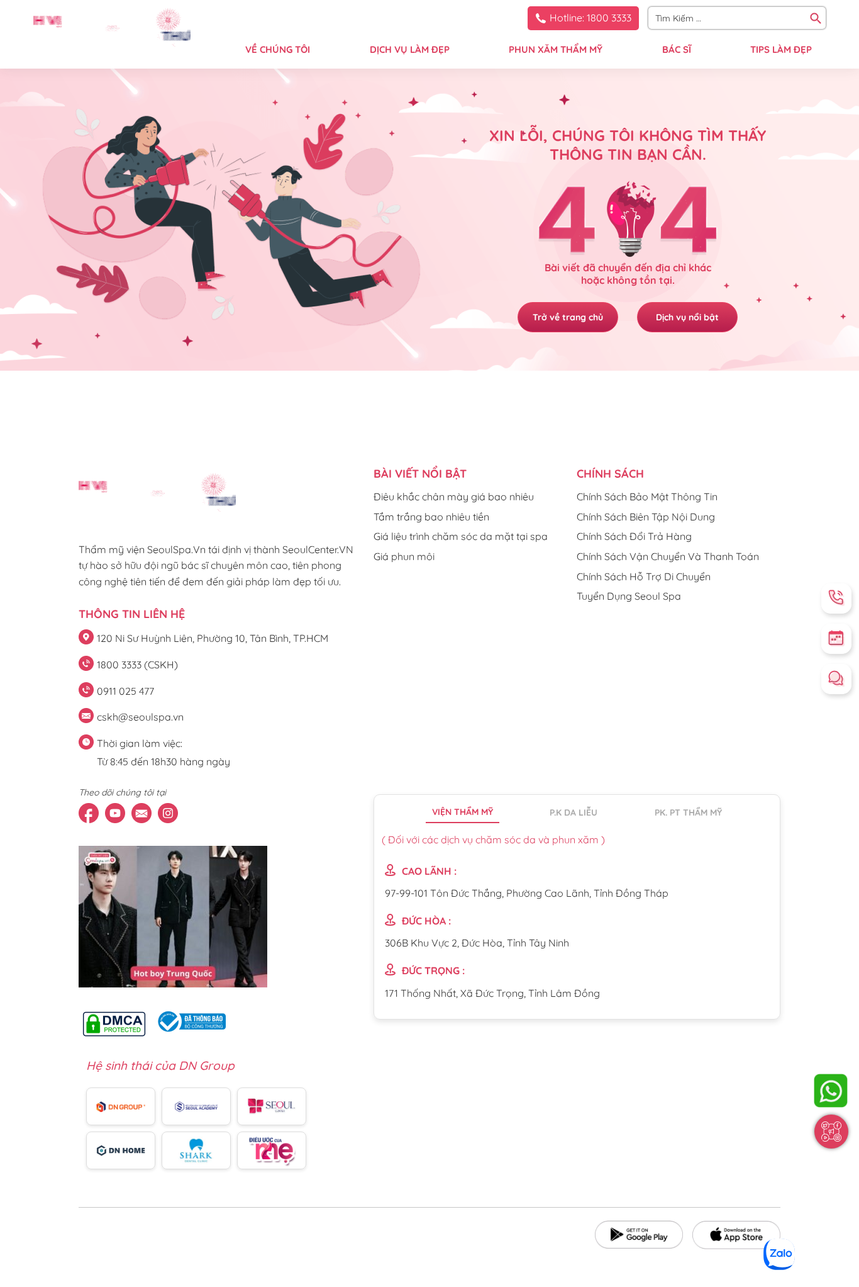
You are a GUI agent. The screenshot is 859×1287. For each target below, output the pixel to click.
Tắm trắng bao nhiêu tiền (431, 516)
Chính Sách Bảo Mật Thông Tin (647, 496)
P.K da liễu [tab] (573, 812)
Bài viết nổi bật (420, 473)
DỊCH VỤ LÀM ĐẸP (410, 49)
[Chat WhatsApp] (830, 1090)
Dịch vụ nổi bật (687, 317)
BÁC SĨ (676, 49)
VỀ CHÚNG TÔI (277, 49)
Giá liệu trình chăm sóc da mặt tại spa (461, 536)
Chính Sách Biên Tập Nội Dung (646, 516)
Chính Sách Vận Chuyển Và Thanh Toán (668, 556)
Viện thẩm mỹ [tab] (462, 812)
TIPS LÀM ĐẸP (781, 49)
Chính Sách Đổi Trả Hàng (634, 536)
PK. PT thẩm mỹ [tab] (688, 812)
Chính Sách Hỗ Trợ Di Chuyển (644, 576)
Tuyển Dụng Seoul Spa (629, 596)
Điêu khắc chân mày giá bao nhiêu (454, 496)
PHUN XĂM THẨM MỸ (555, 49)
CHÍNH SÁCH (610, 473)
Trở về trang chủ (568, 317)
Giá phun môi (404, 556)
